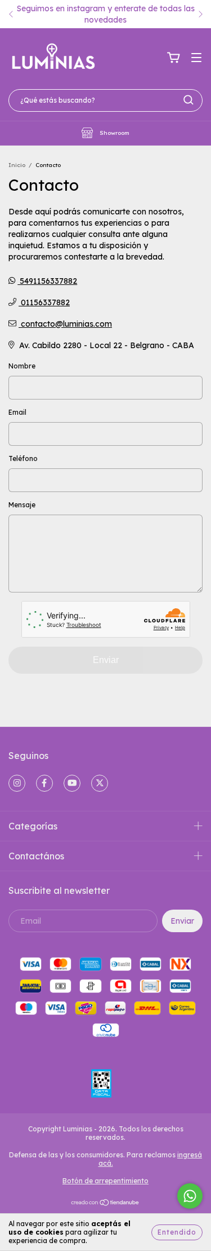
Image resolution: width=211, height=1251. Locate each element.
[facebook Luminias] (44, 783)
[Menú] (196, 58)
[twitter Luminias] (99, 783)
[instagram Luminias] (16, 783)
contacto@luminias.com (66, 324)
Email (17, 412)
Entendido (177, 1232)
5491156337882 (47, 281)
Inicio (16, 165)
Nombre (21, 366)
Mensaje (21, 505)
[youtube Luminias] (72, 783)
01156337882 (44, 302)
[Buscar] (188, 100)
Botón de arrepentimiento (105, 1181)
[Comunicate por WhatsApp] (190, 1196)
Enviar (106, 660)
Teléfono (23, 458)
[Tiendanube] (105, 1203)
